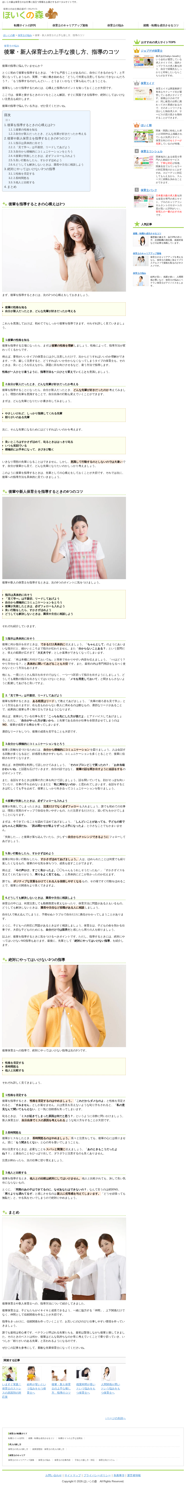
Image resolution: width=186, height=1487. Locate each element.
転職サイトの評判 (25, 25)
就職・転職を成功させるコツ (161, 25)
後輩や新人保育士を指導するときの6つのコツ (39, 138)
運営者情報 (134, 1475)
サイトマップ (72, 1475)
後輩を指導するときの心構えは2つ (31, 125)
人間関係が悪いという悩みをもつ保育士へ (110, 1388)
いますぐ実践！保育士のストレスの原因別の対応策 (11, 1390)
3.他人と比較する (24, 182)
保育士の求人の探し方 (18, 1449)
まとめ (12, 187)
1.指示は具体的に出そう (28, 143)
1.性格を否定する (24, 173)
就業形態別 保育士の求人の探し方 (48, 1449)
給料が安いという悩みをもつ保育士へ (36, 1388)
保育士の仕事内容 (62, 1460)
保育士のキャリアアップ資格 (70, 25)
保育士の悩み (115, 25)
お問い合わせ (53, 1475)
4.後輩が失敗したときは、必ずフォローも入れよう (44, 155)
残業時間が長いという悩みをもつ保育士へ (85, 1388)
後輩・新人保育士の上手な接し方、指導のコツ (61, 1388)
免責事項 (119, 1475)
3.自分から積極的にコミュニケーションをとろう (43, 151)
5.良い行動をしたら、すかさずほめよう (37, 160)
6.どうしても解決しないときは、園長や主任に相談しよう (48, 164)
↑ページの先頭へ (115, 1418)
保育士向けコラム (107, 1460)
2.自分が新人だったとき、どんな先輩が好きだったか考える (49, 133)
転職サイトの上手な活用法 (70, 1438)
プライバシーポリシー (97, 1475)
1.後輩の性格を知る (25, 129)
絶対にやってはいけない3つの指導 (31, 169)
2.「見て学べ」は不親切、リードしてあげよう (41, 147)
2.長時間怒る (21, 178)
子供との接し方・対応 (85, 1460)
